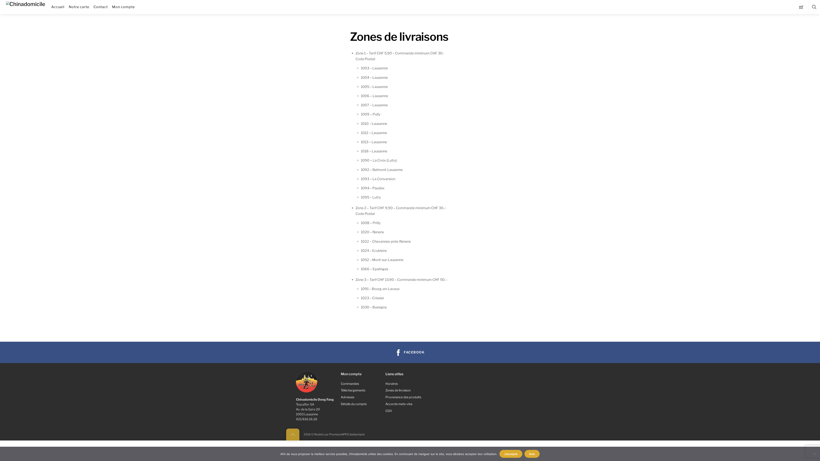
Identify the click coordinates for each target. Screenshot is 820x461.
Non (532, 454)
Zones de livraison (398, 390)
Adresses (347, 397)
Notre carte (79, 7)
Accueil (57, 7)
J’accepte (511, 454)
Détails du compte (354, 404)
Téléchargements (353, 390)
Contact (101, 7)
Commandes (350, 384)
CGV (388, 411)
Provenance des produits (403, 397)
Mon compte (123, 7)
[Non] (815, 454)
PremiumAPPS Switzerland (347, 434)
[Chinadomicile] (25, 3)
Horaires (391, 384)
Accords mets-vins (398, 404)
